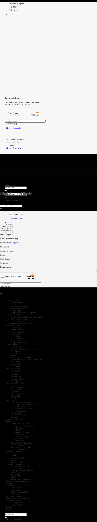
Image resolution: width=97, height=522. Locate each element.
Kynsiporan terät (17, 462)
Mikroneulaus (16, 377)
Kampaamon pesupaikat (20, 308)
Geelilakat (19, 428)
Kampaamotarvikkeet (19, 343)
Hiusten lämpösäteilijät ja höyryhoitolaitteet (27, 317)
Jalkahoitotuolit (16, 362)
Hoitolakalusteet (12, 345)
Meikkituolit (15, 364)
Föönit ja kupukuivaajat (19, 319)
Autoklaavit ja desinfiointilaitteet (18, 498)
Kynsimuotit (15, 473)
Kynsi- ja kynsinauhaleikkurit (22, 471)
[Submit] (6, 190)
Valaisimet (10, 486)
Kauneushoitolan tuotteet (15, 383)
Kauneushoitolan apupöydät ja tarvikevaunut (27, 360)
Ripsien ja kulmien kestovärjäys (18, 481)
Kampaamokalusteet (13, 300)
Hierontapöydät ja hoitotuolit (21, 358)
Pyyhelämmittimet (17, 381)
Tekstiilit (14, 398)
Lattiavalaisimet (16, 488)
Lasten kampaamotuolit (19, 306)
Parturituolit (15, 304)
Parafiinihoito (16, 390)
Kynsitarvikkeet (16, 469)
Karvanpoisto (11, 400)
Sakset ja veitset (16, 340)
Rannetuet (14, 477)
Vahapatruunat (20, 411)
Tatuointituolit (16, 366)
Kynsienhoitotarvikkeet (14, 464)
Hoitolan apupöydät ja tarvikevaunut (24, 349)
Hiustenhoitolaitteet (13, 315)
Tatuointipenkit (16, 351)
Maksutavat (4, 247)
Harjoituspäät (16, 328)
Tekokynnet (19, 434)
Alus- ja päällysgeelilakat (24, 426)
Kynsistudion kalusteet (14, 419)
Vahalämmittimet (17, 417)
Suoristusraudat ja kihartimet (21, 323)
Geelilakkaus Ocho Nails (20, 432)
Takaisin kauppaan (16, 219)
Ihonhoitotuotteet (17, 387)
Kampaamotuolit (17, 302)
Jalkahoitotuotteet (17, 394)
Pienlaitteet (15, 370)
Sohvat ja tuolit (16, 503)
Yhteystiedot (4, 259)
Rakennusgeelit (21, 445)
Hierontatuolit (16, 353)
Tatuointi (9, 507)
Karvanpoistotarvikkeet (19, 413)
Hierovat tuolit (16, 347)
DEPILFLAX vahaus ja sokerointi (23, 402)
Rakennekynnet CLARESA (21, 443)
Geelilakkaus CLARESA (20, 424)
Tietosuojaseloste (6, 239)
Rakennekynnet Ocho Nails (21, 447)
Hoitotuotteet (20, 430)
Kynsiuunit (15, 460)
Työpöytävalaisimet (18, 494)
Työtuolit (9, 483)
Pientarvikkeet (16, 396)
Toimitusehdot (5, 243)
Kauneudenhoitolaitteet (14, 368)
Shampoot (19, 338)
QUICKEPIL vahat (18, 415)
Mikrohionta (15, 375)
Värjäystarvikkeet (17, 332)
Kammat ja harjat (17, 330)
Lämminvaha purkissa (23, 409)
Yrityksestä (4, 263)
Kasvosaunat (15, 372)
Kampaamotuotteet (13, 325)
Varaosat (14, 456)
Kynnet (8, 422)
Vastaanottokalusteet (13, 501)
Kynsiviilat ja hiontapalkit (20, 479)
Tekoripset (14, 385)
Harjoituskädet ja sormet (20, 466)
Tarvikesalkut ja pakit (14, 496)
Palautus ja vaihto (6, 251)
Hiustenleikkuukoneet (19, 321)
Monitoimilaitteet (17, 379)
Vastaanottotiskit (17, 505)
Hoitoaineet (19, 336)
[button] (10, 14)
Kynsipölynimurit (17, 458)
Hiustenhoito (15, 334)
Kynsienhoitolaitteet (13, 451)
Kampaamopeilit (17, 311)
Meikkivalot (15, 490)
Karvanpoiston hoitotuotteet (25, 404)
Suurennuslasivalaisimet (20, 492)
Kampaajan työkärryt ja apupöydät (23, 313)
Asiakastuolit (15, 355)
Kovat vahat (19, 407)
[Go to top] (1, 293)
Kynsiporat (15, 454)
